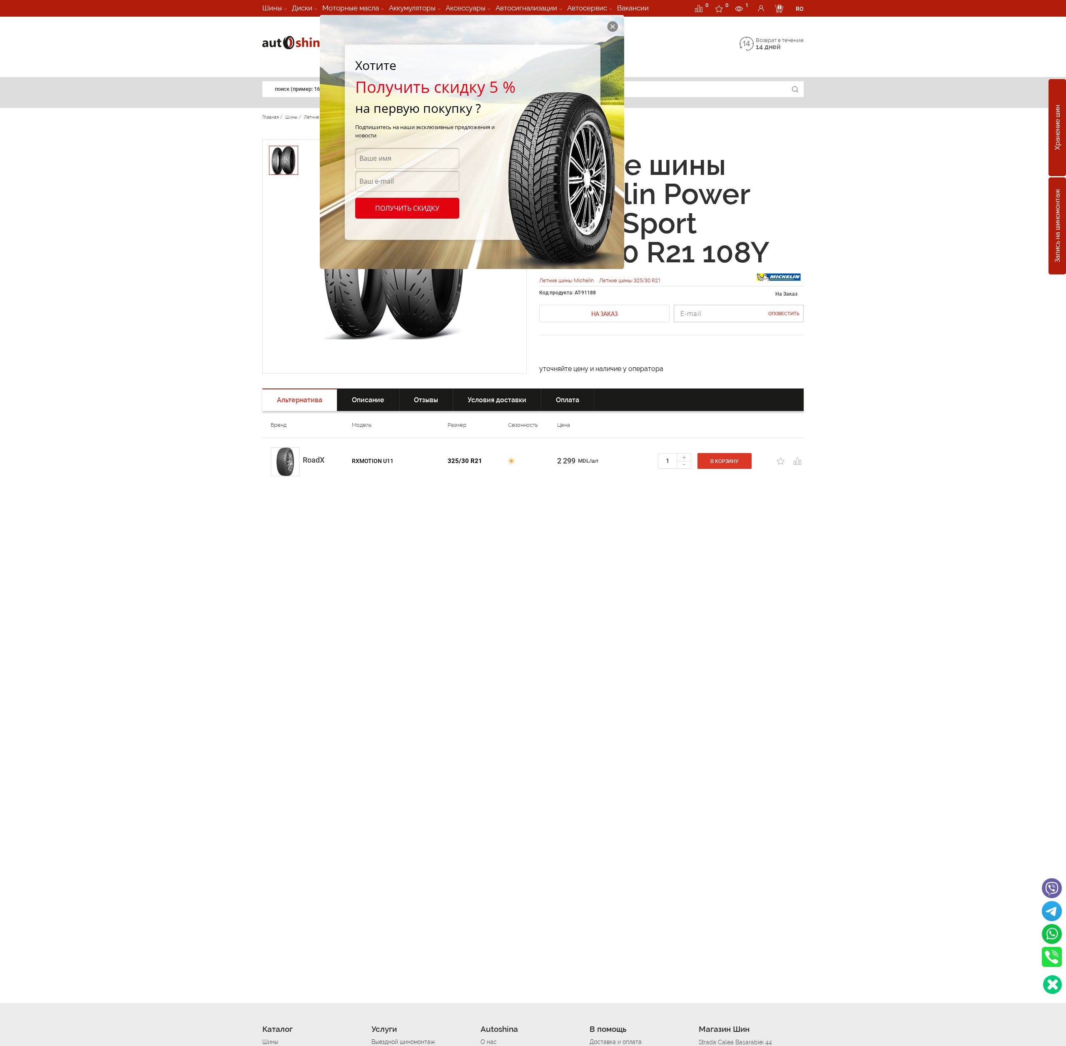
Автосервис (587, 8)
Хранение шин (1057, 127)
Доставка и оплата (616, 1042)
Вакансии (633, 8)
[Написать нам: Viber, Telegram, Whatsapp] (1052, 984)
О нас (489, 1042)
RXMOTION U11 (373, 461)
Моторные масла (350, 8)
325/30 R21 (465, 461)
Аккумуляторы (412, 8)
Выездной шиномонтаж (403, 1042)
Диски (302, 8)
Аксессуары (466, 8)
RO (800, 8)
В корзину (724, 461)
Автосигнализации (526, 8)
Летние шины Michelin (567, 280)
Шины (272, 8)
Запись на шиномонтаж (1057, 226)
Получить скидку (407, 208)
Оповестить (784, 313)
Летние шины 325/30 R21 (630, 280)
